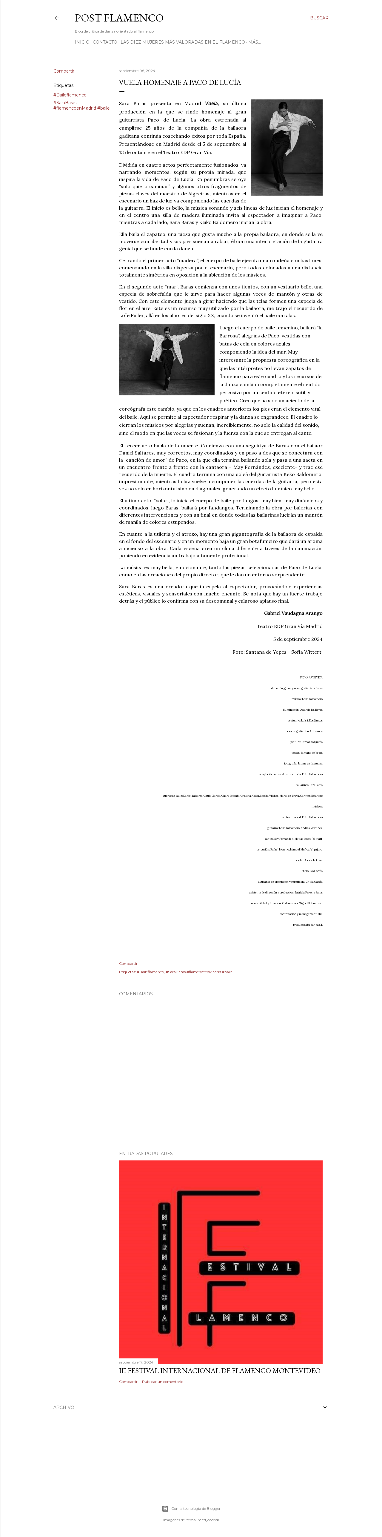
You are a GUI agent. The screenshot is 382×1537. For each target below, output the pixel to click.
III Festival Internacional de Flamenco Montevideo (220, 1370)
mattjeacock (208, 1520)
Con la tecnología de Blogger (196, 1508)
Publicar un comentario (162, 1381)
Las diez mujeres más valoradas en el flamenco (183, 42)
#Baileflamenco (70, 95)
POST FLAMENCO (119, 18)
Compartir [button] (63, 71)
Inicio (82, 42)
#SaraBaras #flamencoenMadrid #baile (81, 105)
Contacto (105, 42)
